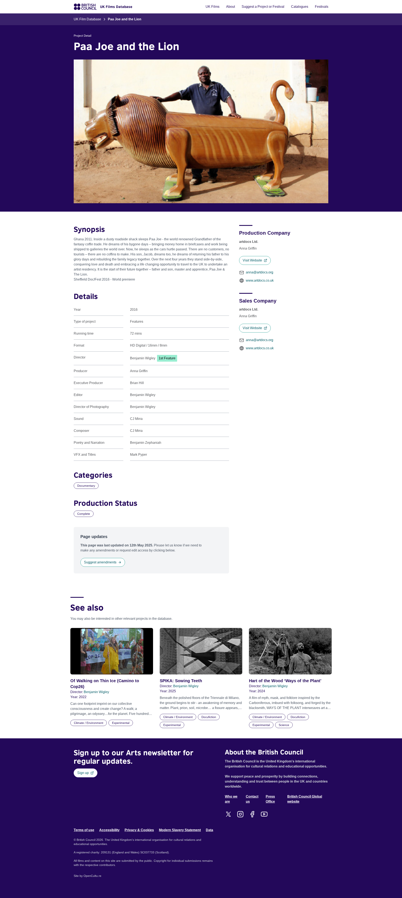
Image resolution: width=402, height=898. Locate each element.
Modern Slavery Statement (180, 830)
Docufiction (208, 717)
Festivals (321, 6)
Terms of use (84, 830)
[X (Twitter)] (228, 814)
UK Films (212, 6)
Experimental (120, 723)
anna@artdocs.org (259, 272)
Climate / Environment (88, 723)
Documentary (86, 485)
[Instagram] (240, 814)
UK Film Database (87, 19)
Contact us (252, 799)
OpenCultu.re (92, 875)
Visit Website (252, 260)
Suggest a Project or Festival (263, 6)
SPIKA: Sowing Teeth (181, 680)
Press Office (270, 799)
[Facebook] (252, 814)
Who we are (231, 799)
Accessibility (109, 830)
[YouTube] (264, 814)
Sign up (83, 773)
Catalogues (299, 6)
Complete (83, 513)
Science (284, 725)
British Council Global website (304, 799)
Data (209, 830)
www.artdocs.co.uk (260, 280)
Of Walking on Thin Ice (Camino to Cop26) (104, 683)
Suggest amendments (100, 562)
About (230, 6)
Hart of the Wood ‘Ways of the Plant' (285, 680)
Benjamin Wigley (96, 692)
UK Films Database (116, 7)
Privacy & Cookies (139, 830)
